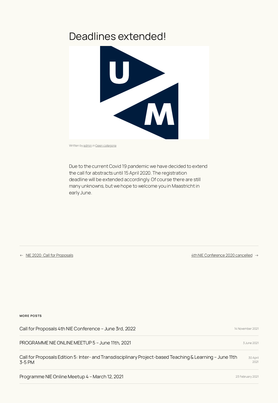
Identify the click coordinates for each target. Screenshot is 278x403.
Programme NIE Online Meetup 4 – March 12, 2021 (71, 376)
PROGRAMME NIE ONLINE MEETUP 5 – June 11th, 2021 (75, 342)
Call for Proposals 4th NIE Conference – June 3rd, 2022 (78, 328)
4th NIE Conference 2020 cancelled (221, 255)
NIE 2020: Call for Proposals (49, 255)
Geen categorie (105, 145)
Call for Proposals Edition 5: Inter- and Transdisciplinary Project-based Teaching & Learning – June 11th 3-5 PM (128, 359)
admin (87, 145)
